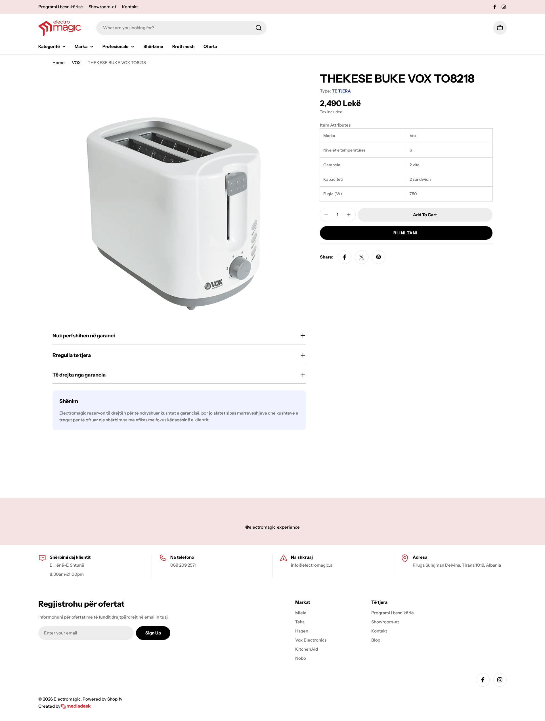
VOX (76, 62)
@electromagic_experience (272, 527)
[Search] (258, 27)
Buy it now (406, 233)
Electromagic (67, 699)
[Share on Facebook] (344, 257)
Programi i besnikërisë (60, 6)
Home (59, 62)
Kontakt (130, 6)
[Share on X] (361, 257)
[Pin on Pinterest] (378, 257)
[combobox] (181, 28)
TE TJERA (341, 91)
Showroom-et (102, 6)
